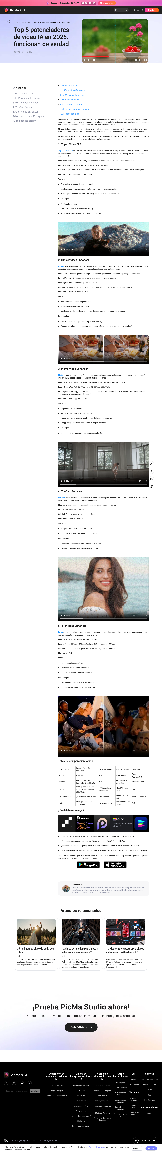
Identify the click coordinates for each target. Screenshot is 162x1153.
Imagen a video (56, 1086)
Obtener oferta (106, 3)
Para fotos (134, 1080)
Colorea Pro (81, 1111)
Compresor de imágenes (120, 1101)
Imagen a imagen (56, 1091)
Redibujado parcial (102, 1101)
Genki (149, 1114)
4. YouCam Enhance (68, 99)
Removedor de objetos (102, 1091)
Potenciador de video (81, 1086)
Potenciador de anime (81, 1126)
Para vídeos (134, 1085)
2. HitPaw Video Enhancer (71, 90)
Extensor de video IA (120, 1115)
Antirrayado (120, 1083)
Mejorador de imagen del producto (102, 1119)
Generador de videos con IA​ (56, 1096)
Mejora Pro (81, 1096)
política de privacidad (134, 1107)
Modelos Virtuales (102, 1113)
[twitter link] (30, 1083)
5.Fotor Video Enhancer (70, 104)
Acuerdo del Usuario (134, 1099)
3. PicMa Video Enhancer (71, 94)
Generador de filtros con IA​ (120, 1094)
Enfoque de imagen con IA (81, 1116)
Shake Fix (81, 1121)
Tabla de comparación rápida (73, 108)
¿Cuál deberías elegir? (70, 113)
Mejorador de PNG (81, 1106)
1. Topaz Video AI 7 (68, 85)
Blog (149, 1095)
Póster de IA (102, 1096)
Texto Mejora (81, 1101)
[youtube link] (22, 1083)
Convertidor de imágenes (120, 1108)
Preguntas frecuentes (149, 1080)
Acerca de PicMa (149, 1085)
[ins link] (14, 1083)
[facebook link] (6, 1083)
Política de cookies (134, 1114)
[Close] (157, 3)
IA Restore (81, 1091)
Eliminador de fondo (102, 1086)
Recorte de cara (120, 1088)
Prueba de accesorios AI (102, 1107)
